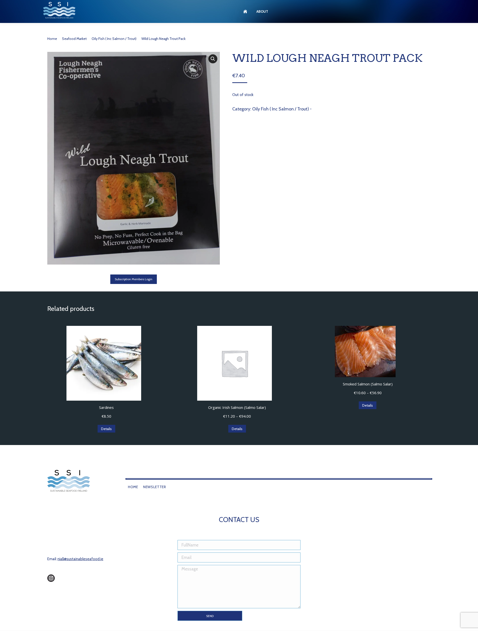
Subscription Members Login (133, 279)
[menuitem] (246, 11)
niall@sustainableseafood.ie (80, 559)
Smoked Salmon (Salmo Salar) (368, 383)
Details (106, 429)
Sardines (106, 407)
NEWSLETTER (154, 487)
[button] (212, 58)
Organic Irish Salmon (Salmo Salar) (237, 407)
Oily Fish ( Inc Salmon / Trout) (280, 109)
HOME (133, 487)
